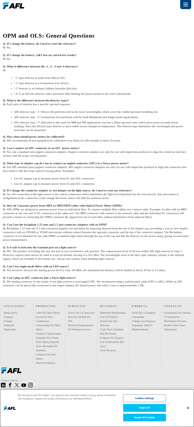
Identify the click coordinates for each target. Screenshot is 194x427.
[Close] (188, 408)
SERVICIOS (76, 306)
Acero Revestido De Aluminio (47, 348)
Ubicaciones (171, 333)
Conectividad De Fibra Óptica (48, 327)
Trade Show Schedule (112, 333)
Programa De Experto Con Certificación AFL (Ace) (112, 346)
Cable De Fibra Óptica (48, 313)
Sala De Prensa (108, 338)
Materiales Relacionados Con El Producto (111, 317)
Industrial (9, 325)
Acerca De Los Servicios (81, 313)
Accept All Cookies (144, 417)
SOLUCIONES (14, 306)
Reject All (144, 407)
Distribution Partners (176, 325)
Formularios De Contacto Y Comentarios (172, 317)
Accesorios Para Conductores (45, 319)
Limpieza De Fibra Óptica (46, 356)
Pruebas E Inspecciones (49, 333)
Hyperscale (10, 329)
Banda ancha (11, 313)
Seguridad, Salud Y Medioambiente (142, 327)
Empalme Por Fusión (47, 338)
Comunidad (138, 317)
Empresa (8, 317)
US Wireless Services (79, 325)
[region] (97, 408)
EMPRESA (139, 306)
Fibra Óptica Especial (47, 342)
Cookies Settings (144, 398)
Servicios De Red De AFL (81, 317)
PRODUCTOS (45, 306)
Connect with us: (10, 380)
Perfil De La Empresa (143, 313)
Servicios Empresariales (81, 321)
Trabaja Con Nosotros (144, 321)
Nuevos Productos (46, 363)
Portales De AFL (109, 325)
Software (105, 329)
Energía (8, 321)
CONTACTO (172, 306)
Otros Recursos (108, 354)
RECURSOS (108, 306)
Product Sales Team (175, 329)
